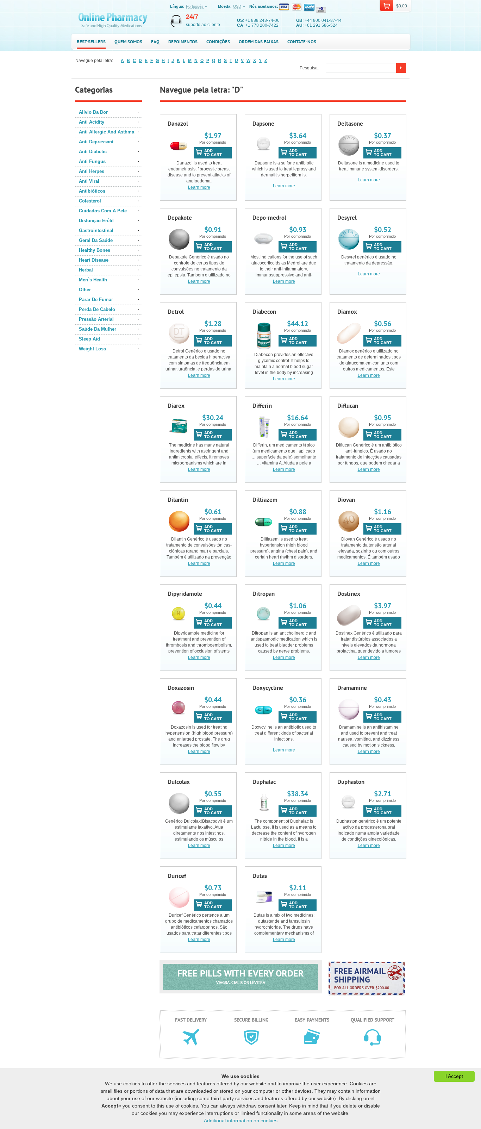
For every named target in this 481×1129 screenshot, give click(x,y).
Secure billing (251, 1020)
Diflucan (347, 406)
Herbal (86, 270)
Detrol (176, 312)
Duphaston (350, 782)
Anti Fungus (92, 161)
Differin (262, 406)
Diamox (347, 312)
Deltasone (350, 123)
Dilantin (178, 500)
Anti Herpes (91, 171)
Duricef (177, 876)
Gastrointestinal (96, 230)
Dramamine (352, 688)
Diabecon (264, 312)
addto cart (213, 153)
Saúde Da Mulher (97, 329)
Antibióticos (92, 191)
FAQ (155, 42)
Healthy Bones (94, 250)
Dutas (259, 876)
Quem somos (128, 42)
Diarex (176, 406)
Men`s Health (93, 279)
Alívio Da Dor (93, 112)
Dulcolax (179, 782)
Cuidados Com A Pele (103, 210)
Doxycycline (267, 688)
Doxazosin (181, 688)
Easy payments (312, 1020)
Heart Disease (93, 260)
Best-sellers (91, 42)
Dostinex (348, 594)
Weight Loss (92, 348)
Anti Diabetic (93, 151)
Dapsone (263, 123)
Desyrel (347, 218)
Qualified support (372, 1020)
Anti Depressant (96, 141)
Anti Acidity (91, 122)
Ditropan (263, 594)
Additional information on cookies (240, 1120)
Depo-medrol (269, 218)
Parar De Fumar (96, 299)
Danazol (178, 123)
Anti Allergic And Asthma (106, 132)
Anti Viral (89, 181)
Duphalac (264, 782)
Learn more (199, 187)
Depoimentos (183, 42)
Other (85, 289)
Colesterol (90, 201)
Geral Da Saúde (96, 240)
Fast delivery (191, 1020)
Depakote (180, 218)
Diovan (346, 500)
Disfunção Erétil (96, 220)
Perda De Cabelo (97, 309)
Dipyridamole (185, 594)
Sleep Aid (89, 339)
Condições (218, 42)
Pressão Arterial (96, 319)
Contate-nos (301, 42)
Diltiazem (264, 500)
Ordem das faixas (259, 42)
